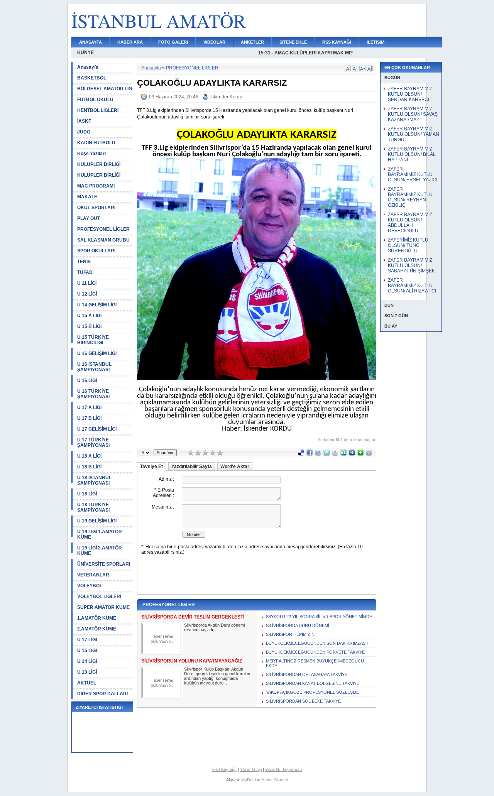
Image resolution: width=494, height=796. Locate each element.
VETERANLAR (93, 575)
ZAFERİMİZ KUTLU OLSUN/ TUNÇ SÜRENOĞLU (408, 245)
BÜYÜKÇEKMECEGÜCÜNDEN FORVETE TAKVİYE (315, 652)
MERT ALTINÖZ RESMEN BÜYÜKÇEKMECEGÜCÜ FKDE (315, 663)
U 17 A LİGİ (89, 407)
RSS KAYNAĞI (336, 42)
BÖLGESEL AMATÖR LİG (104, 88)
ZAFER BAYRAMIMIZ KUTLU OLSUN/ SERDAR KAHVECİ (410, 94)
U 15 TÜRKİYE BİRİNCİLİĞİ (93, 340)
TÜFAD (85, 272)
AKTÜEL (86, 683)
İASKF (84, 121)
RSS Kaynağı (224, 769)
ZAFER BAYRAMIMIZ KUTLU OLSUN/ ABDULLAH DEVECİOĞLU (410, 222)
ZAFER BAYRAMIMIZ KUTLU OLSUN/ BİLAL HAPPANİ (412, 154)
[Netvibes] (360, 454)
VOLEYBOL (89, 585)
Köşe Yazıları (91, 153)
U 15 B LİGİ (89, 326)
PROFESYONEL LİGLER (103, 229)
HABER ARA (130, 42)
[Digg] (352, 454)
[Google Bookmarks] (335, 454)
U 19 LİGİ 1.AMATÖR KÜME (99, 534)
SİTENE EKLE (293, 42)
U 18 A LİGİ (89, 456)
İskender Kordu (226, 97)
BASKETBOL (91, 78)
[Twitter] (326, 454)
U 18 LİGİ (87, 494)
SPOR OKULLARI (96, 251)
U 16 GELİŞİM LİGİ (97, 353)
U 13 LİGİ (87, 672)
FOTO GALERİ (173, 42)
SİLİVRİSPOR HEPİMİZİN (290, 634)
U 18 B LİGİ (89, 467)
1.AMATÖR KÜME (96, 618)
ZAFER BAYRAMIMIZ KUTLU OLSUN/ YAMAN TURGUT (413, 134)
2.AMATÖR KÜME (96, 629)
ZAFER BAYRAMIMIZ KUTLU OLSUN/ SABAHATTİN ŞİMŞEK (411, 265)
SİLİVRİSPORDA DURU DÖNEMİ (297, 625)
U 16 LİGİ (87, 380)
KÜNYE (85, 52)
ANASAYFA (90, 42)
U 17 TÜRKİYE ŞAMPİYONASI (93, 442)
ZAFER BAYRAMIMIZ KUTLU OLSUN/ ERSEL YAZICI (412, 174)
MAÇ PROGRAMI (96, 186)
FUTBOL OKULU (95, 99)
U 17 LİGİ (87, 639)
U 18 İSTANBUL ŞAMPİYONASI (94, 480)
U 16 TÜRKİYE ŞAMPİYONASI (93, 394)
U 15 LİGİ (87, 650)
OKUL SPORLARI (96, 207)
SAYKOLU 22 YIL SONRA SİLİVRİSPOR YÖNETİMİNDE (319, 616)
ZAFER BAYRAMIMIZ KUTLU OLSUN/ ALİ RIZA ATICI (412, 285)
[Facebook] (309, 454)
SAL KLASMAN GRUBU (103, 240)
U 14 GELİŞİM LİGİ (97, 305)
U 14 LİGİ (87, 661)
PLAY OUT (88, 218)
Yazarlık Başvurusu (283, 769)
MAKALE (87, 196)
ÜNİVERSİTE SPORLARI (103, 564)
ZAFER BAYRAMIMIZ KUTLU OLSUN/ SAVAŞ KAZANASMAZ (413, 114)
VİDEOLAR (214, 42)
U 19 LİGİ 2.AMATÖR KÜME (99, 550)
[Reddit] (369, 454)
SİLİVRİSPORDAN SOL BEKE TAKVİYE (303, 701)
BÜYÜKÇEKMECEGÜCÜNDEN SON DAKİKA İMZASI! (317, 643)
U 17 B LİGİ (89, 418)
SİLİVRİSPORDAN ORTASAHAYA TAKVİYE (306, 674)
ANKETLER (252, 42)
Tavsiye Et (151, 466)
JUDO (83, 132)
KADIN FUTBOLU (96, 142)
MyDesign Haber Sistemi (264, 779)
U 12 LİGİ (87, 294)
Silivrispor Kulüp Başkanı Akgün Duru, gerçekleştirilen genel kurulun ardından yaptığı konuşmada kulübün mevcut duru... (217, 676)
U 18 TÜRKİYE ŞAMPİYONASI (93, 507)
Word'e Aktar (234, 466)
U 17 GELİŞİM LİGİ (97, 429)
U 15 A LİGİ (89, 315)
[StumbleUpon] (343, 454)
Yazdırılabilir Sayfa (191, 466)
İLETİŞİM (375, 42)
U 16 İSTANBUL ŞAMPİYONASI (94, 367)
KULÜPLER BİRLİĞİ (98, 164)
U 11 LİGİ (86, 283)
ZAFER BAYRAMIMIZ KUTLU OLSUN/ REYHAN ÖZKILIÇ (410, 197)
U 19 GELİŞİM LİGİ (97, 521)
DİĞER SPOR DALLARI (102, 693)
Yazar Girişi (251, 769)
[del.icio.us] (301, 454)
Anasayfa (87, 67)
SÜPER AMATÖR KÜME (103, 607)
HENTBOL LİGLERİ (97, 110)
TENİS (84, 261)
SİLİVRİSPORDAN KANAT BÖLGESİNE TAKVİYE (312, 683)
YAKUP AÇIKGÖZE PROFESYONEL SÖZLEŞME (312, 692)
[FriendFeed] (318, 454)
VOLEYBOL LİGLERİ (99, 596)
